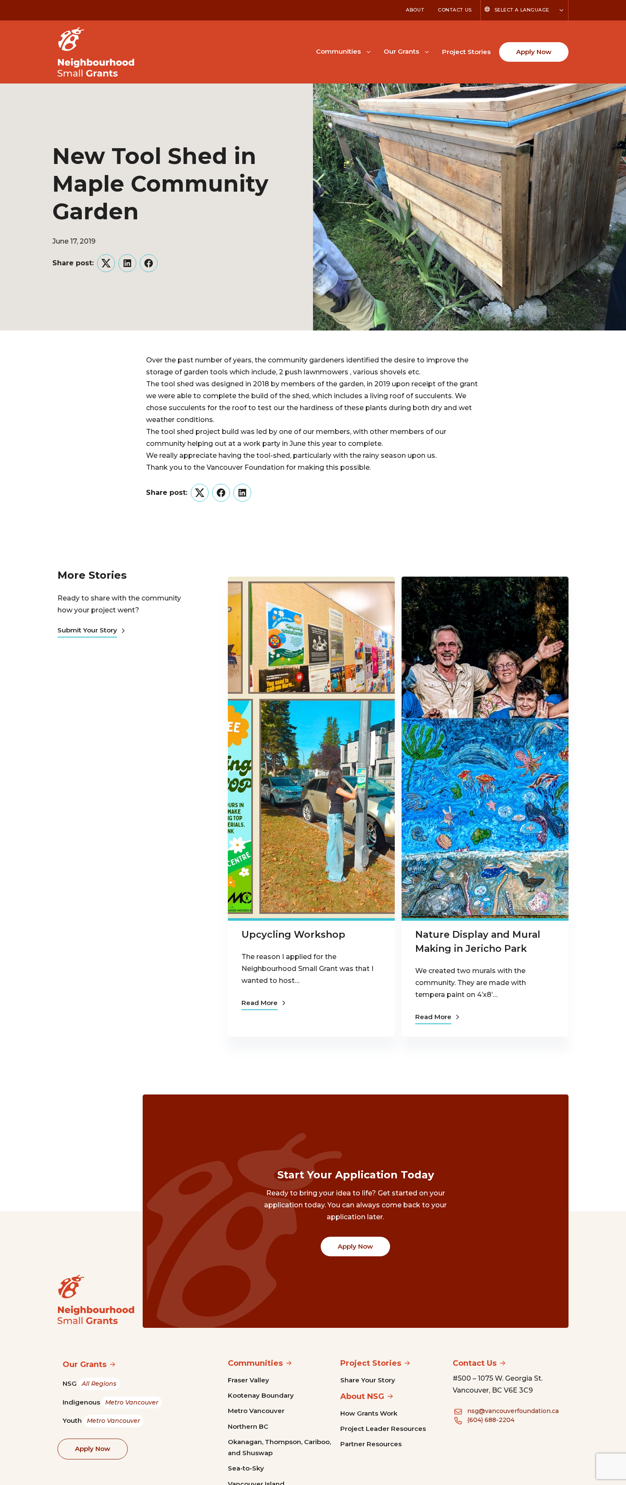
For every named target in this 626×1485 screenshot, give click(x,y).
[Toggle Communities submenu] (368, 51)
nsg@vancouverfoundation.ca (513, 1411)
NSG (89, 1383)
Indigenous (110, 1402)
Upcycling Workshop (293, 934)
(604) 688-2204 (490, 1420)
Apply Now (533, 52)
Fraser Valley (248, 1380)
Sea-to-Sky (246, 1468)
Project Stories (466, 52)
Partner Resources (371, 1444)
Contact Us (455, 10)
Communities (338, 51)
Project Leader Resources (383, 1429)
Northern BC (248, 1426)
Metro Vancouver (256, 1411)
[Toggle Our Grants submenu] (427, 51)
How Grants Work (368, 1413)
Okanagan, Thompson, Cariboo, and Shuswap (279, 1447)
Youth (101, 1420)
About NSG (362, 1396)
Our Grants (401, 51)
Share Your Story (367, 1380)
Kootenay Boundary (261, 1395)
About (415, 10)
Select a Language (521, 10)
